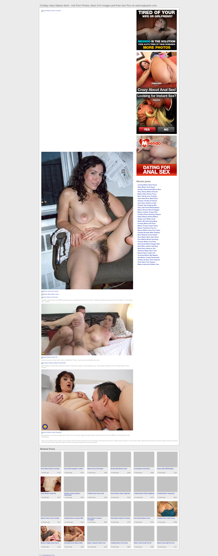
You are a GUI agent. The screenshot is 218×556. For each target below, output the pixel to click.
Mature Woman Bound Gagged (148, 210)
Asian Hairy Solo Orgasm (146, 262)
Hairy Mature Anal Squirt (146, 187)
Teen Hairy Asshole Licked (147, 203)
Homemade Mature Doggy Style (149, 244)
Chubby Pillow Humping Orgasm (149, 214)
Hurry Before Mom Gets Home (148, 237)
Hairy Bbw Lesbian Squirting (148, 246)
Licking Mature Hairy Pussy (147, 185)
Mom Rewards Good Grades (147, 235)
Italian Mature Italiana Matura (148, 216)
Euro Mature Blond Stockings (148, 239)
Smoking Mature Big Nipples (148, 255)
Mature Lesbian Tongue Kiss (148, 212)
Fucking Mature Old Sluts (147, 223)
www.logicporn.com (48, 555)
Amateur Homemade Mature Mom (149, 189)
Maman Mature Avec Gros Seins (149, 230)
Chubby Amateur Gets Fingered (149, 260)
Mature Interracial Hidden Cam (148, 264)
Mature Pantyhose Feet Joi (147, 228)
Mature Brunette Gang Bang (147, 221)
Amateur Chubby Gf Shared (147, 201)
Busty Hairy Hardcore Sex (147, 248)
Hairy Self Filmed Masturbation (148, 207)
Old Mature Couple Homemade (148, 257)
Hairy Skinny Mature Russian (148, 192)
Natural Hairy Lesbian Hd (146, 253)
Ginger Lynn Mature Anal (146, 219)
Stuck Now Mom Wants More (148, 198)
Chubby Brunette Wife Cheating (149, 232)
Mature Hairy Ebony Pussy (147, 194)
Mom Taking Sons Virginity (147, 196)
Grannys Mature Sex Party (147, 241)
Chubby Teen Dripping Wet (147, 205)
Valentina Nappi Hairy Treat (147, 251)
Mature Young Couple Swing (148, 226)
